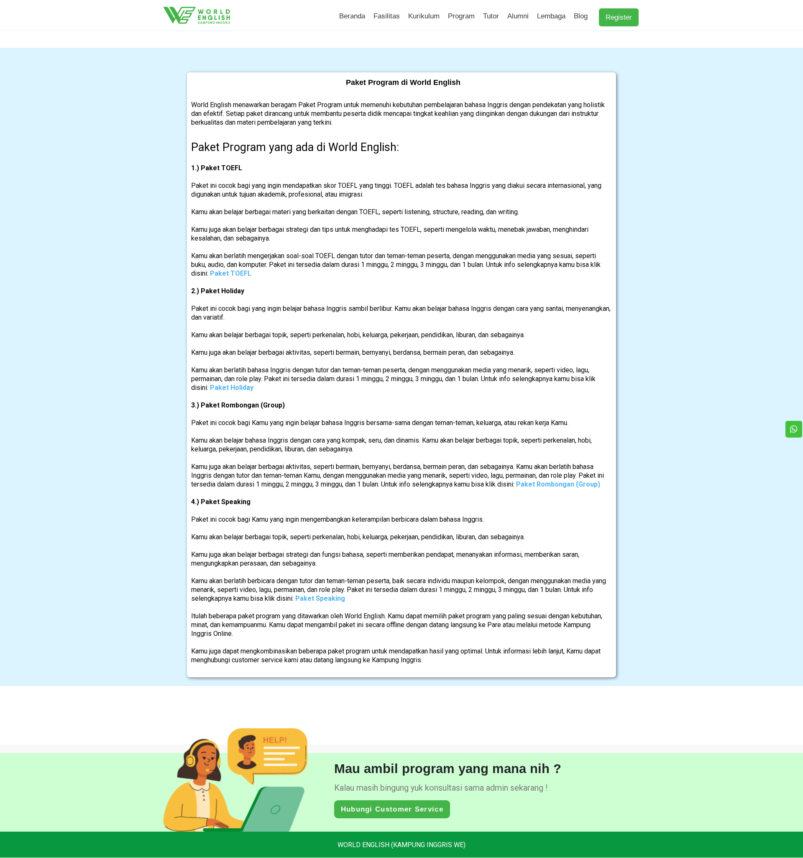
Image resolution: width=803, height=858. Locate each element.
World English (211, 105)
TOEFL (348, 186)
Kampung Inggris (396, 660)
